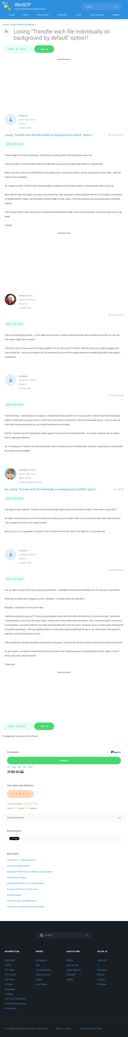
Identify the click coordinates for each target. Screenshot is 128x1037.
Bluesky (101, 974)
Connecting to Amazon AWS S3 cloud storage (25, 906)
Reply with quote (14, 144)
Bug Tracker (41, 984)
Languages (10, 989)
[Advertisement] (64, 83)
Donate (64, 760)
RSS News (102, 984)
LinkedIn (101, 979)
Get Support (41, 960)
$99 (24, 767)
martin (21, 470)
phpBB (69, 979)
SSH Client (10, 979)
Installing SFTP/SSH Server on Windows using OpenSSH (29, 872)
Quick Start (10, 960)
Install (78, 14)
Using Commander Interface (18, 866)
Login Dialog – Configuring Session (21, 860)
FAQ (37, 965)
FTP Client (9, 970)
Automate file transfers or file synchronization (25, 883)
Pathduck (23, 295)
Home (12, 14)
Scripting (9, 994)
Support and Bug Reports (22, 24)
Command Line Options (16, 1003)
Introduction (43, 14)
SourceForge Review (15, 817)
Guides (8, 965)
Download (62, 14)
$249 (30, 767)
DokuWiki (70, 974)
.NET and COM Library (15, 998)
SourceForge (72, 965)
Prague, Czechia (34, 482)
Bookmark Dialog (14, 895)
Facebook (102, 960)
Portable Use (11, 1008)
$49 (19, 767)
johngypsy (23, 115)
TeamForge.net (73, 970)
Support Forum (43, 974)
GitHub (69, 960)
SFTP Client (10, 974)
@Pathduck (16, 531)
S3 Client (9, 984)
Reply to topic (17, 49)
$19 (8, 767)
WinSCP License (63, 1028)
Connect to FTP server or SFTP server (22, 889)
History (39, 979)
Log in (44, 49)
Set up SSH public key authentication (22, 901)
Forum (116, 14)
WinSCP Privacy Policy (91, 1028)
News (26, 14)
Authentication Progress (17, 877)
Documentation (97, 14)
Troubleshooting (43, 970)
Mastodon (102, 970)
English (49, 935)
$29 (14, 767)
